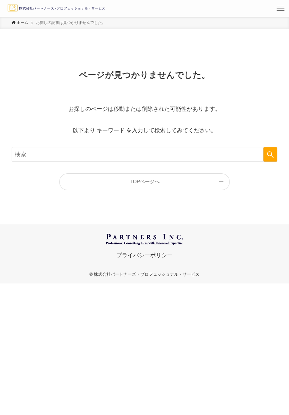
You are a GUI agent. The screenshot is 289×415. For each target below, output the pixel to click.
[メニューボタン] (280, 8)
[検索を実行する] (270, 154)
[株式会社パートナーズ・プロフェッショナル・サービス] (56, 8)
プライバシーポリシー (144, 255)
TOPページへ (145, 181)
